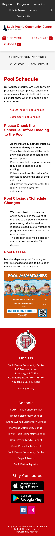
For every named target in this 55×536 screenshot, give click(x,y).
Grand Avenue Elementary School (26, 421)
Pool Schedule (39, 64)
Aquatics (39, 4)
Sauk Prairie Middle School (26, 440)
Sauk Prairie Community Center (27, 57)
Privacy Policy (26, 388)
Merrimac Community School (26, 427)
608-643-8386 (35, 377)
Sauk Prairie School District (26, 409)
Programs (23, 4)
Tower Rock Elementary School (26, 433)
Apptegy (34, 531)
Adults (34, 10)
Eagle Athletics (26, 458)
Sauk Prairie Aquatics (26, 464)
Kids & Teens (17, 10)
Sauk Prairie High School (26, 446)
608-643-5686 (31, 381)
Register (7, 4)
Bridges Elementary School (26, 415)
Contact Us (23, 16)
